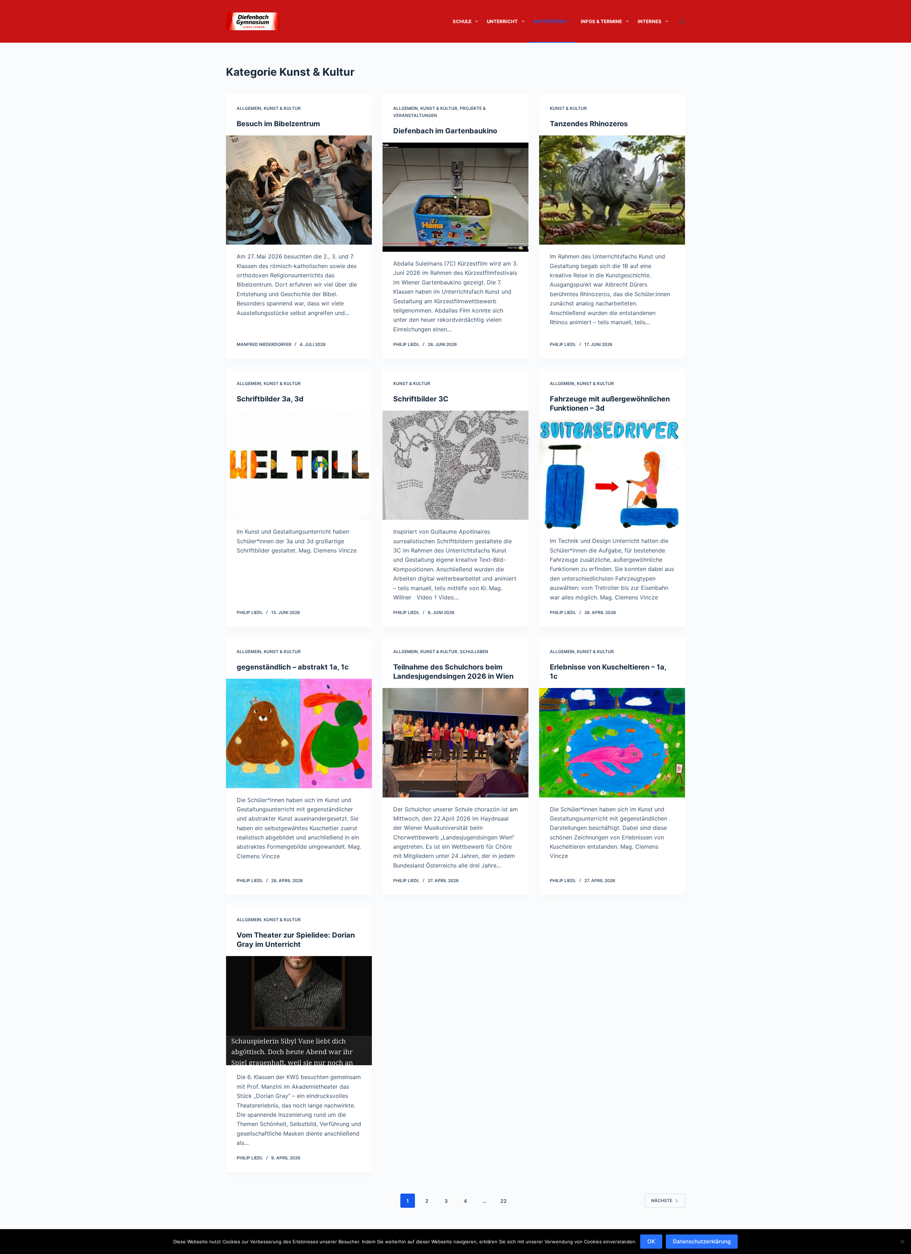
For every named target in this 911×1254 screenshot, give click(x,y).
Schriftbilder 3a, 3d (270, 399)
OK (651, 1241)
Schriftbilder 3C (420, 399)
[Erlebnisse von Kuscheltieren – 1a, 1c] (612, 742)
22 (503, 1201)
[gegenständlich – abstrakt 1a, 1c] (299, 733)
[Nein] (902, 1241)
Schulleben (474, 651)
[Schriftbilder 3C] (455, 465)
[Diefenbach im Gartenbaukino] (455, 197)
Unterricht (502, 21)
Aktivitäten (549, 21)
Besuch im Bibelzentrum (278, 123)
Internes (650, 21)
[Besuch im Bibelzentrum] (299, 190)
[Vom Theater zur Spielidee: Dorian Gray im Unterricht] (299, 1011)
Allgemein (249, 108)
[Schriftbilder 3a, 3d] (299, 465)
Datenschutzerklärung (702, 1241)
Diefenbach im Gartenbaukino (446, 131)
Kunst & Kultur (282, 108)
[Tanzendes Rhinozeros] (612, 190)
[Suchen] (682, 21)
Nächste (661, 1200)
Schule (462, 21)
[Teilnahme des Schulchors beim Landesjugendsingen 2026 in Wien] (455, 742)
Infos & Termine (601, 21)
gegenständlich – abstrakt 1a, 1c (293, 667)
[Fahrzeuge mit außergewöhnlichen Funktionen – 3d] (612, 474)
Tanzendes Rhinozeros (589, 123)
